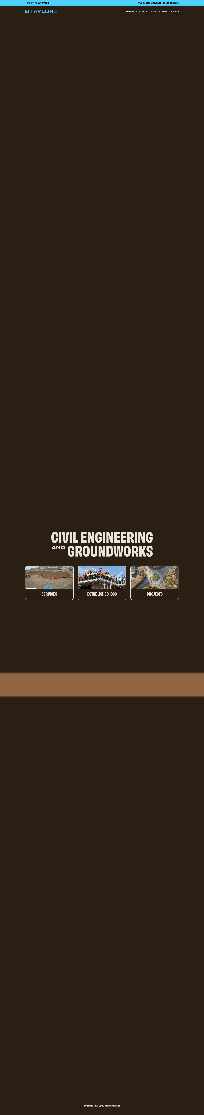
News (164, 11)
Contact (175, 11)
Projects (143, 11)
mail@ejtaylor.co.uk (150, 2)
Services (130, 11)
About (154, 11)
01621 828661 (171, 2)
